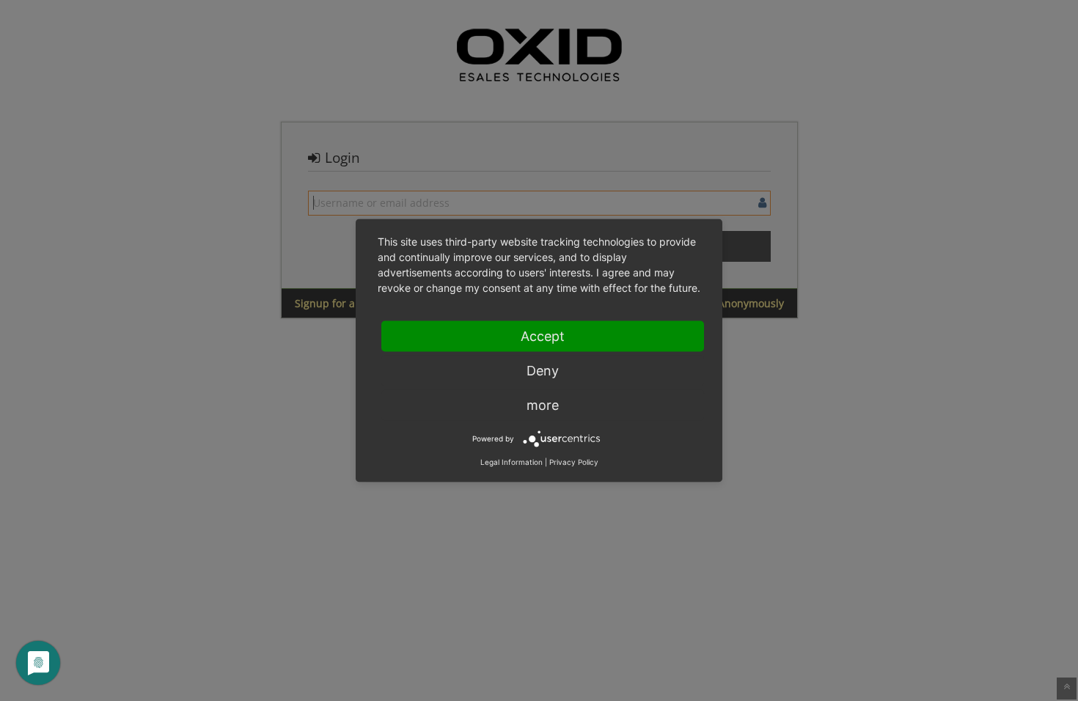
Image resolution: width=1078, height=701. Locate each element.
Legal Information (511, 462)
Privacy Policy (573, 462)
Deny (543, 370)
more (543, 405)
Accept (543, 336)
